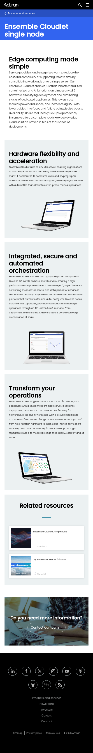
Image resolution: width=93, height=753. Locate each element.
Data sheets (41, 546)
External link (41, 574)
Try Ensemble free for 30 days (49, 560)
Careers (47, 715)
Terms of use (53, 733)
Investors (47, 709)
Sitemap (18, 733)
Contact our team (45, 627)
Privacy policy (34, 733)
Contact (46, 721)
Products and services (21, 13)
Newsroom (47, 704)
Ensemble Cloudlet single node (50, 532)
